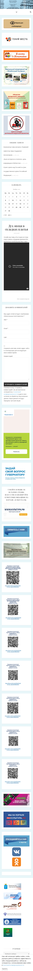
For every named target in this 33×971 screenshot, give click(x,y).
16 (9, 204)
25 (16, 207)
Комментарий (8, 356)
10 (13, 200)
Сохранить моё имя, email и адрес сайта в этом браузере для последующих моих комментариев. (16, 350)
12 (20, 200)
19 (20, 204)
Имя (5, 320)
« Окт (5, 215)
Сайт (5, 337)
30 (9, 211)
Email (6, 328)
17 (13, 204)
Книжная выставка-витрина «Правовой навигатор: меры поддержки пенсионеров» (16, 151)
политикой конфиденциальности (13, 965)
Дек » (10, 215)
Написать (16, 451)
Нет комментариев (23, 299)
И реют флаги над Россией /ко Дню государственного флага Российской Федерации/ (15, 171)
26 (20, 207)
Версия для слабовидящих (17, 24)
